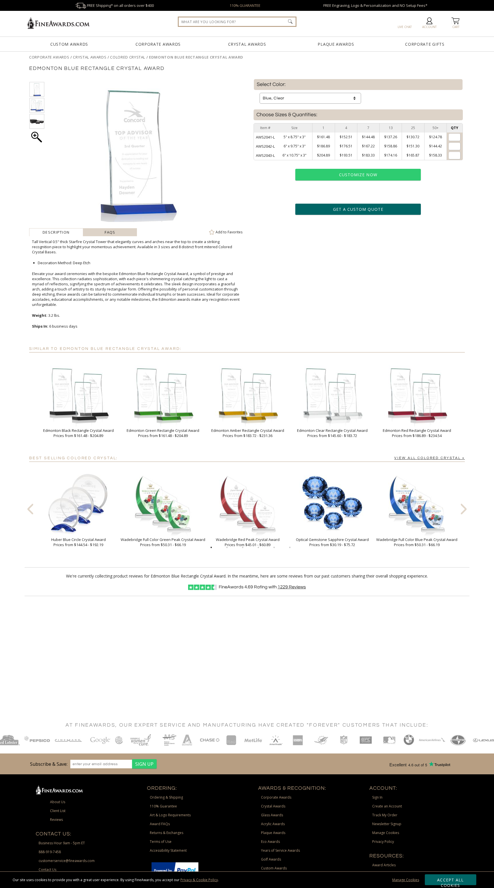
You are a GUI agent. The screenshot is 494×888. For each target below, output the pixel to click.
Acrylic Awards (273, 823)
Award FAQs (160, 823)
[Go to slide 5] (274, 547)
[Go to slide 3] (243, 547)
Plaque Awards (336, 44)
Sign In (377, 797)
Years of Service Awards (280, 850)
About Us (57, 801)
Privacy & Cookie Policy (199, 879)
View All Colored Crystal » (429, 458)
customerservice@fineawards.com (67, 860)
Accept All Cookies (450, 881)
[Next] (463, 508)
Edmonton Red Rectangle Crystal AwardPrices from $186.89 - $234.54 (417, 433)
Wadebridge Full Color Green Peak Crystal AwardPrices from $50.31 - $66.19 (163, 542)
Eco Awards (270, 841)
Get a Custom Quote (358, 209)
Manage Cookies (405, 879)
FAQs (110, 232)
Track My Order (384, 815)
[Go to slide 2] (227, 547)
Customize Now (358, 174)
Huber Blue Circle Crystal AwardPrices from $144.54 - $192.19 (78, 542)
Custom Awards (69, 44)
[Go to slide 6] (290, 547)
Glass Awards (272, 815)
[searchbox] (237, 22)
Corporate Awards (158, 44)
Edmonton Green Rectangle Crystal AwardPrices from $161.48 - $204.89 (163, 433)
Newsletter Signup (386, 823)
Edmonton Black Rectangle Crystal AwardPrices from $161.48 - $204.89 (78, 433)
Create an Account (387, 806)
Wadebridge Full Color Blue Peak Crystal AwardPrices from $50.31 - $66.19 (416, 542)
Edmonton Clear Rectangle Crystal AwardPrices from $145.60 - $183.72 (332, 433)
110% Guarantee (163, 806)
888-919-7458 (50, 851)
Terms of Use (161, 841)
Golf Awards (271, 859)
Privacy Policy (383, 841)
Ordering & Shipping (166, 797)
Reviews (292, 587)
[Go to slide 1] (211, 547)
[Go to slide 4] (258, 547)
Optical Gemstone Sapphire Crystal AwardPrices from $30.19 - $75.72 (332, 542)
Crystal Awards (247, 44)
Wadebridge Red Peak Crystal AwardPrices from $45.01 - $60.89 (248, 542)
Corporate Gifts (425, 44)
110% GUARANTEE (245, 5)
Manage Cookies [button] (385, 832)
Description (56, 232)
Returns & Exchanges (166, 832)
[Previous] (30, 508)
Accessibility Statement (168, 850)
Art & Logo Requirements (170, 815)
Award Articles (384, 865)
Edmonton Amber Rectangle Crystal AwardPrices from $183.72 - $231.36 (247, 433)
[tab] (56, 232)
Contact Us (47, 869)
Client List (57, 810)
